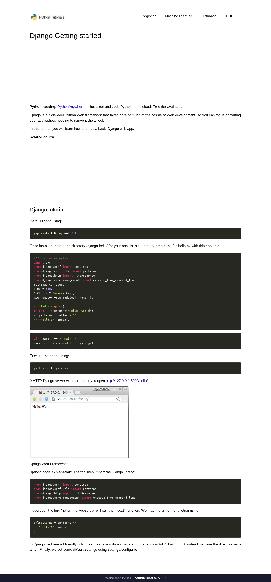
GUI (229, 16)
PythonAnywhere (71, 107)
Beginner (149, 16)
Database (209, 16)
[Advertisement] (135, 71)
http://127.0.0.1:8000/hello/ (127, 381)
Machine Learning (178, 16)
